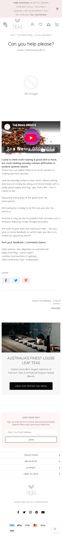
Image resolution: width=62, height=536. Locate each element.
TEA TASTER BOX (38, 15)
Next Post (55, 308)
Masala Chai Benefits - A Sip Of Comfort (46, 302)
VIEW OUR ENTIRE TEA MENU (31, 386)
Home (12, 35)
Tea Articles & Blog (25, 35)
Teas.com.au (17, 24)
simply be (20, 183)
